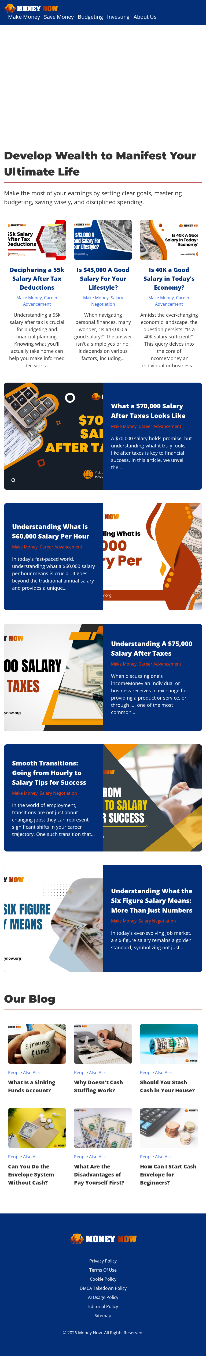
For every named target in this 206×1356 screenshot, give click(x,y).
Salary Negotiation (58, 793)
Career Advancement (160, 426)
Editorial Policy (103, 1306)
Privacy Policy (103, 1261)
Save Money (59, 16)
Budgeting (90, 16)
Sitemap (103, 1315)
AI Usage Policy (103, 1297)
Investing (118, 16)
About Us (145, 16)
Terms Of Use (103, 1270)
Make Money (24, 16)
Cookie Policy (103, 1279)
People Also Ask (24, 1072)
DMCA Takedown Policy (103, 1288)
